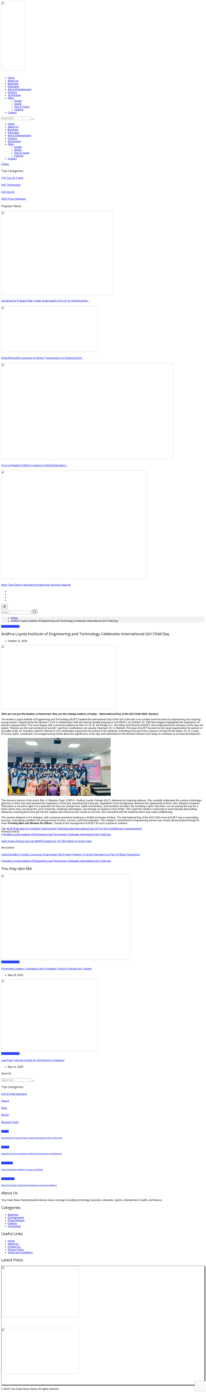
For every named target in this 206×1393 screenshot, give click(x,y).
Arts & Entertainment (19, 89)
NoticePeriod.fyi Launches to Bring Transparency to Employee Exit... (42, 358)
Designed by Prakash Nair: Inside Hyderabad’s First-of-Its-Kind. (31, 1137)
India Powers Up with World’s (22, 1380)
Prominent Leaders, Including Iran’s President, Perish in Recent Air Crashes (46, 968)
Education (13, 86)
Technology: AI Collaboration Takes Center (32, 1323)
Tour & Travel (21, 106)
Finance (12, 92)
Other (11, 98)
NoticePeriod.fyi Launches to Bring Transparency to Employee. (31, 1153)
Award (5, 1101)
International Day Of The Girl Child (94, 828)
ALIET (10, 828)
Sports (18, 104)
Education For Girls (25, 828)
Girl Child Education (63, 828)
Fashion (18, 109)
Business (13, 83)
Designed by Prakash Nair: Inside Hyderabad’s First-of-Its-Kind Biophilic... (45, 300)
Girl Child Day (44, 828)
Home (11, 77)
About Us (13, 80)
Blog (4, 1108)
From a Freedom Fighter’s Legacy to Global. (22, 1169)
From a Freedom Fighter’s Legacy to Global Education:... (34, 465)
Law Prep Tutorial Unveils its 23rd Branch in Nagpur (33, 1060)
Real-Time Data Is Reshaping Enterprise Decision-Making (36, 585)
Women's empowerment (128, 828)
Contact (12, 112)
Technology (14, 95)
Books (5, 1115)
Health (18, 101)
